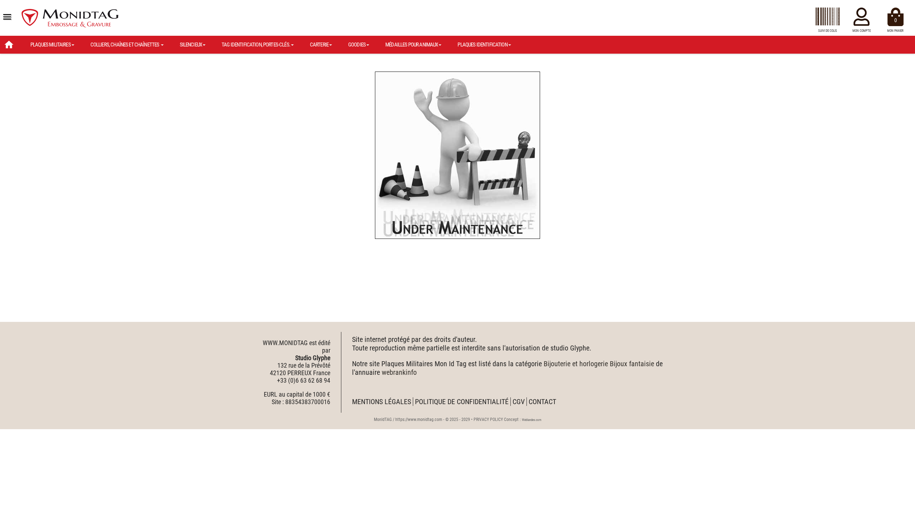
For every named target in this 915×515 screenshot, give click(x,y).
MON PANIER (895, 25)
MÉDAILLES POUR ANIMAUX (411, 44)
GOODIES (357, 44)
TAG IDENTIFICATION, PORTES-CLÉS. (256, 44)
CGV (519, 401)
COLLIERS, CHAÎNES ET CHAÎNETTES (125, 44)
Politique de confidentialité (462, 401)
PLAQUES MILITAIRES (50, 44)
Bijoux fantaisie (632, 363)
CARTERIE (319, 44)
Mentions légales (381, 401)
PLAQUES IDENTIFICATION (482, 44)
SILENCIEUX (191, 44)
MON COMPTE (861, 31)
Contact (542, 401)
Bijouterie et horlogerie (576, 363)
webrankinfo (399, 372)
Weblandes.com (531, 420)
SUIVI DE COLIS (827, 31)
